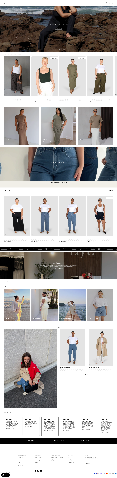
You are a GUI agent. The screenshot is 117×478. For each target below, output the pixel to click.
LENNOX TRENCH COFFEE (94, 367)
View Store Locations (58, 268)
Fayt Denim (9, 190)
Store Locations (11, 248)
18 (44, 239)
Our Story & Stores (38, 455)
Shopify (8, 472)
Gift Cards (53, 460)
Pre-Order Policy (71, 463)
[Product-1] (24, 384)
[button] (36, 3)
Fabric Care (20, 465)
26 (25, 239)
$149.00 (90, 368)
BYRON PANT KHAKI (91, 97)
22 (21, 239)
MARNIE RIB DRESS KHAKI (64, 97)
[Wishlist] (109, 3)
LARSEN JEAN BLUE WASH (65, 367)
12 (10, 239)
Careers (36, 462)
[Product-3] (34, 367)
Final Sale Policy (71, 462)
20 (46, 239)
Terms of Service (71, 460)
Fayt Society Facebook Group (57, 457)
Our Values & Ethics (39, 460)
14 (12, 239)
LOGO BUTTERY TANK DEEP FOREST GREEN (39, 97)
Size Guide (20, 463)
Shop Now (58, 165)
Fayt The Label (4, 472)
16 (42, 239)
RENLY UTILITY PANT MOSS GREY (10, 97)
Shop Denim (110, 190)
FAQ (69, 457)
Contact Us (29, 248)
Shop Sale (6, 286)
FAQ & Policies (70, 455)
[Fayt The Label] (6, 3)
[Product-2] (24, 374)
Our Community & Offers (55, 455)
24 (23, 239)
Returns (19, 462)
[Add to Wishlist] (5, 94)
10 (8, 239)
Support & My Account (22, 455)
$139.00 (61, 368)
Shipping (20, 460)
